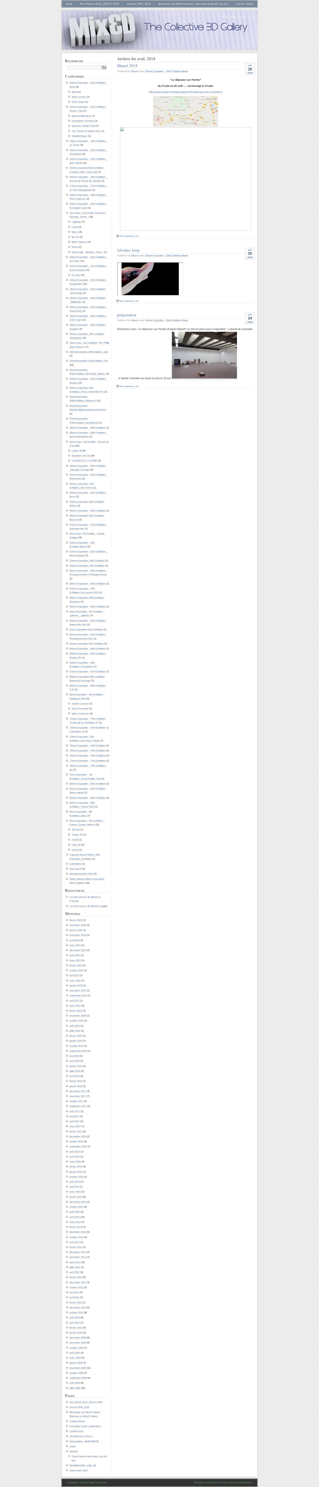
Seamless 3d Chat (81, 455)
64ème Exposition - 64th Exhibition (87, 648)
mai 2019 (74, 1056)
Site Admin (199, 1482)
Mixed (134, 71)
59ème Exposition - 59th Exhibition (87, 606)
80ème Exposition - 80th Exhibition (87, 783)
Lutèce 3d (77, 450)
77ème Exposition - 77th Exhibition (87, 760)
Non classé (75, 868)
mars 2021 (75, 1005)
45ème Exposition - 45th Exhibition (87, 510)
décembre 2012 (77, 1252)
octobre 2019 (76, 1046)
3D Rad (76, 829)
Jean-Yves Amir (80, 708)
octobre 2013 (76, 1237)
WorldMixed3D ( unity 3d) (238, 16)
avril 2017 (74, 1121)
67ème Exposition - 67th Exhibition (87, 671)
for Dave (76, 275)
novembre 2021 (77, 990)
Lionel (75, 227)
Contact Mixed (245, 3)
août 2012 (74, 1262)
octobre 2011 (76, 1287)
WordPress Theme (217, 1482)
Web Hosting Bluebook (240, 1482)
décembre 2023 (77, 950)
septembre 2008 (78, 1378)
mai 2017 (74, 1116)
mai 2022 (74, 975)
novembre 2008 (77, 1368)
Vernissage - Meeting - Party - (87, 252)
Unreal (75, 849)
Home (69, 3)
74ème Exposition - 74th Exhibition (87, 745)
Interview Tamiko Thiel (83, 126)
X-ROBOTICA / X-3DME (84, 460)
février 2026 (75, 920)
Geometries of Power (83, 121)
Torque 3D (77, 834)
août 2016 (74, 1151)
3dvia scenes (79, 96)
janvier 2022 (75, 985)
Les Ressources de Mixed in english (88, 906)
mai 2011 (74, 1292)
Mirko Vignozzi (79, 242)
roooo (232, 10)
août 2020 (74, 1025)
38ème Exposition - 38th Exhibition (87, 427)
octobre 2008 (76, 1373)
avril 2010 (74, 1322)
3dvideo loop (128, 250)
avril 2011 (74, 1297)
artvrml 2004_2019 (139, 3)
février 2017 (75, 1131)
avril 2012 (74, 1272)
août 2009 (74, 1352)
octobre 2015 (76, 1176)
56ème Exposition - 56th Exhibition (87, 583)
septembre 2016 (78, 1146)
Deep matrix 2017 (78, 1470)
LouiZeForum (138, 10)
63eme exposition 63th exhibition (86, 643)
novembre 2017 (77, 1096)
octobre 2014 (76, 1206)
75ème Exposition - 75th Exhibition (87, 750)
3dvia (74, 92)
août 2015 (74, 1181)
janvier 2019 (75, 1066)
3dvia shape (78, 101)
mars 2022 (75, 980)
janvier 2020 (75, 1040)
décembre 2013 (77, 1232)
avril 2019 (74, 1061)
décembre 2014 (77, 1202)
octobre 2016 (76, 1141)
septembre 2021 (78, 995)
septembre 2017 (78, 1106)
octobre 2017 (76, 1101)
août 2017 (74, 1111)
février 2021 (75, 1010)
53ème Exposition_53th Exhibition (87, 560)
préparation (126, 314)
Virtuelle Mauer (79, 136)
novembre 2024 (77, 935)
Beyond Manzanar (81, 116)
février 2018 (75, 1081)
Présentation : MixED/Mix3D (204, 10)
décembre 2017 (77, 1091)
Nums (75, 247)
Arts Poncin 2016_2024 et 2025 (99, 3)
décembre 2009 (77, 1337)
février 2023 (75, 965)
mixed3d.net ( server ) (166, 10)
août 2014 (74, 1211)
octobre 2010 (76, 1312)
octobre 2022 (76, 970)
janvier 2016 (75, 1171)
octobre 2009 (76, 1347)
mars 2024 (75, 945)
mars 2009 (75, 1357)
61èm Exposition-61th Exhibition (86, 629)
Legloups (76, 221)
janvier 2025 (75, 930)
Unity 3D (76, 844)
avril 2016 (74, 1156)
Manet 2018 (127, 65)
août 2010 (74, 1317)
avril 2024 (74, 940)
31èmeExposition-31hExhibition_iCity (88, 360)
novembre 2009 (77, 1342)
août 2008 (74, 1383)
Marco (75, 232)
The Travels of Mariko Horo (86, 131)
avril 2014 (74, 1217)
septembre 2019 (78, 1051)
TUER (75, 839)
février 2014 (75, 1227)
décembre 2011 (77, 1282)
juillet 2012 (74, 1267)
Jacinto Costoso (80, 703)
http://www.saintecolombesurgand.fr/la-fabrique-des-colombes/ (185, 92)
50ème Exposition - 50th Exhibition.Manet (166, 71)
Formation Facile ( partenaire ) (103, 10)
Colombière (75, 863)
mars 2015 (75, 1191)
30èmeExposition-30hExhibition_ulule (88, 352)
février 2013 (75, 1247)
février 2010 (75, 1327)
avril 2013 (74, 1242)
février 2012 (75, 1277)
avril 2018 (74, 1076)
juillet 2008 (74, 1388)
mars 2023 (75, 960)
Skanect (249, 10)
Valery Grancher (80, 713)
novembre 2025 (77, 925)
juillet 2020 (74, 1030)
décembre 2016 (77, 1136)
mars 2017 (75, 1126)
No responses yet (129, 236)
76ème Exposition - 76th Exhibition (87, 755)
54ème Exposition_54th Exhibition (87, 565)
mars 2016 (75, 1161)
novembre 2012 (77, 1257)
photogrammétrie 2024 (81, 873)
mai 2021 (74, 1000)
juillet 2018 (74, 1071)
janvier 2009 (75, 1362)
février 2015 (75, 1197)
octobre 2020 (76, 1020)
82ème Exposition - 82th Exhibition (87, 797)
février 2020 (75, 1035)
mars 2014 (75, 1222)
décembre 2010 (77, 1307)
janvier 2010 (75, 1332)
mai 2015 (74, 1186)
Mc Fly (75, 237)
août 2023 (74, 955)
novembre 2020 (77, 1015)
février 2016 (75, 1166)
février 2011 (75, 1302)
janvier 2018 (75, 1086)
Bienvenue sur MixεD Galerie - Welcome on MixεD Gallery (193, 3)
